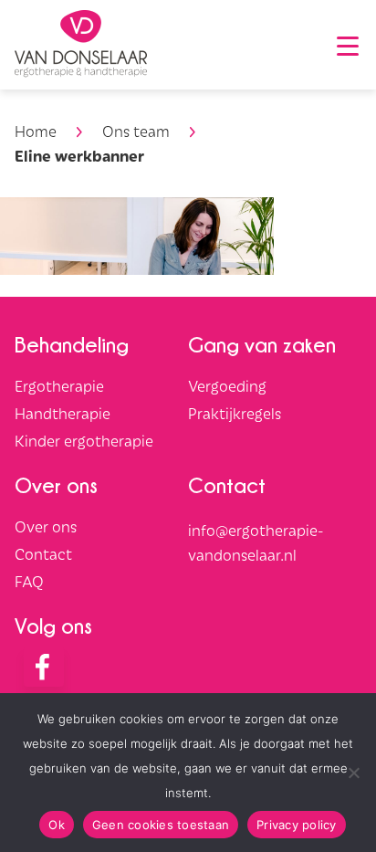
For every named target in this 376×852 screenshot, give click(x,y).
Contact (43, 553)
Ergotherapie (59, 385)
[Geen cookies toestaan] (353, 772)
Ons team (136, 131)
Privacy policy (296, 824)
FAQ (29, 581)
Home (36, 131)
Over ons (46, 526)
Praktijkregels (234, 413)
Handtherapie (62, 413)
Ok (56, 824)
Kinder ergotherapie (84, 440)
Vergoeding (227, 385)
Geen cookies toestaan (160, 824)
